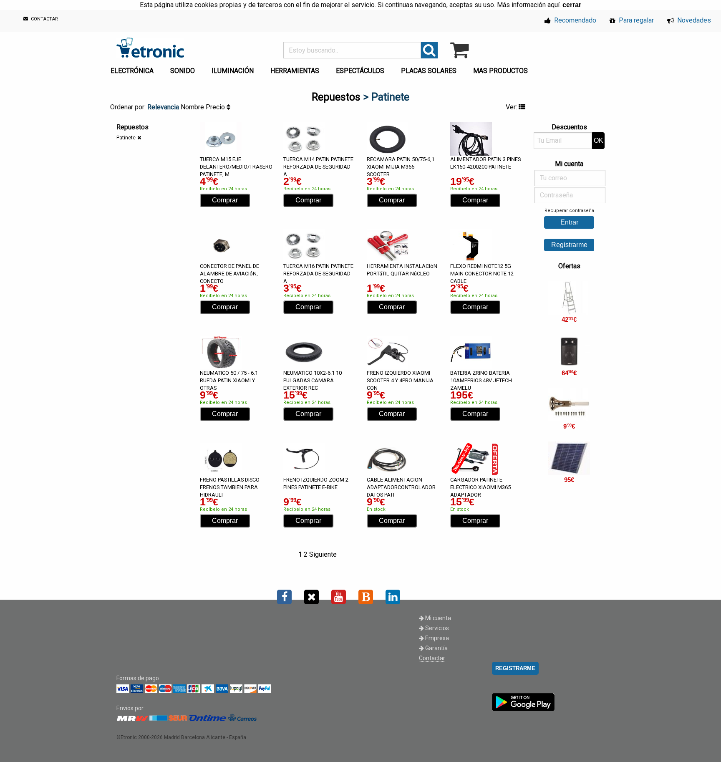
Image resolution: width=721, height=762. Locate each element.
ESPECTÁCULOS (360, 71)
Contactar (432, 658)
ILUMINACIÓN (233, 71)
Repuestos (336, 97)
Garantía (436, 648)
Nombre (193, 107)
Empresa (436, 638)
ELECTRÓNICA (132, 71)
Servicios (436, 628)
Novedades (693, 20)
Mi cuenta (437, 618)
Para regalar (635, 20)
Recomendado (574, 20)
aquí (553, 5)
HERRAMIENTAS (294, 71)
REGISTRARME (515, 668)
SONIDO (182, 71)
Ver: (512, 107)
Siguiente (323, 554)
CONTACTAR (44, 19)
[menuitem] (134, 68)
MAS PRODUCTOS (500, 71)
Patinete (126, 138)
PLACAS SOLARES (428, 71)
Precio (216, 107)
